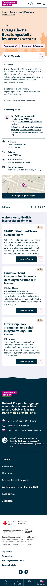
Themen (6, 459)
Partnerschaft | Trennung (22, 12)
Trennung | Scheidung (32, 46)
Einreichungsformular (34, 443)
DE (28, 3)
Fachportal (8, 494)
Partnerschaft (8, 14)
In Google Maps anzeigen (23, 195)
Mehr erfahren (28, 259)
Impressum (7, 551)
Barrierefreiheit (9, 565)
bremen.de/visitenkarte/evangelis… (23, 169)
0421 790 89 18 (22, 425)
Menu (39, 3)
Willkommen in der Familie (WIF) (20, 487)
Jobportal (7, 501)
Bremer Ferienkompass (15, 480)
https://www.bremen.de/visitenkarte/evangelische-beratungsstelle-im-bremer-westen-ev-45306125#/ (27, 130)
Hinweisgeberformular (12, 560)
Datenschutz (7, 556)
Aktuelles (7, 466)
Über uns (7, 473)
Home (5, 12)
